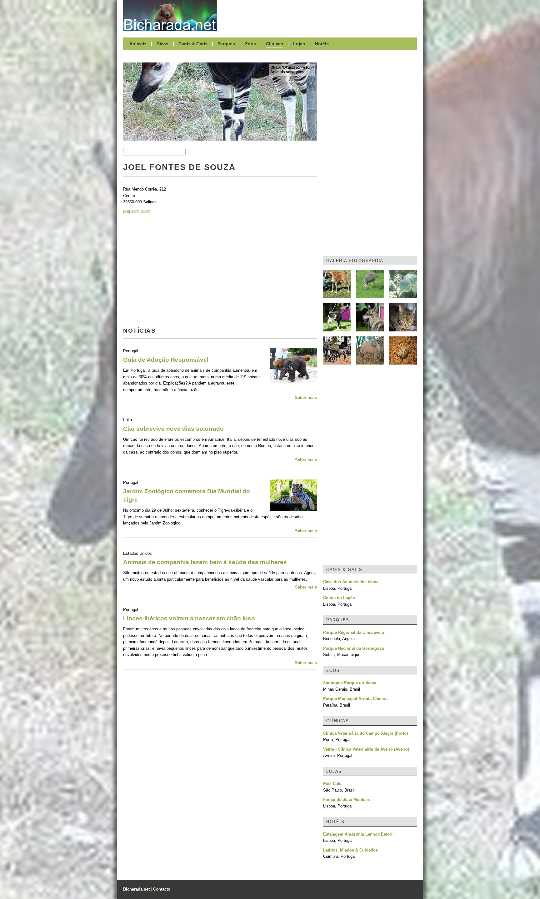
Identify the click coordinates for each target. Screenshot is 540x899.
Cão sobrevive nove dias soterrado (173, 428)
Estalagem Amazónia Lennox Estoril (358, 834)
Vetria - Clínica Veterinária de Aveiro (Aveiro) (366, 749)
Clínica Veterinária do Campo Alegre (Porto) (365, 733)
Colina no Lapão (339, 597)
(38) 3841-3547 (136, 211)
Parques (226, 43)
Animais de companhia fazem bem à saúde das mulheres (205, 562)
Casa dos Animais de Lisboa (350, 581)
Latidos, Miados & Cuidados (350, 850)
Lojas (299, 43)
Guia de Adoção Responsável (165, 359)
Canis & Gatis (193, 43)
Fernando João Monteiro (347, 799)
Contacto (161, 889)
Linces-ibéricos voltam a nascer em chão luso (189, 618)
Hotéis (322, 43)
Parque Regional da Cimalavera (353, 632)
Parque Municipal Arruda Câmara (355, 698)
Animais (138, 43)
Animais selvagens (287, 72)
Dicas (162, 43)
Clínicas (274, 43)
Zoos (250, 43)
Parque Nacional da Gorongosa (353, 648)
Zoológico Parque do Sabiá (349, 682)
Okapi (292, 67)
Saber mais (306, 397)
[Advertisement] (320, 15)
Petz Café (332, 783)
